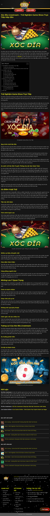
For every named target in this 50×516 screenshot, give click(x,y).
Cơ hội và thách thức (9, 88)
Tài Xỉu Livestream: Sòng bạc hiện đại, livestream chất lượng (20, 439)
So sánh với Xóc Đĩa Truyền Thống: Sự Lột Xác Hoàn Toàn (16, 68)
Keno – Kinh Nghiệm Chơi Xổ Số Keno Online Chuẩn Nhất (20, 426)
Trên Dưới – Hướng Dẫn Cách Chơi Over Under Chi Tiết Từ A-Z (21, 434)
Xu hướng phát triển (9, 87)
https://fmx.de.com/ (37, 490)
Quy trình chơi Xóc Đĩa (9, 67)
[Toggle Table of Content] (26, 64)
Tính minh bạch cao (9, 73)
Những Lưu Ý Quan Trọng (8, 78)
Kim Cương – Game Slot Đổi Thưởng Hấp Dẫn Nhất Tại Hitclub (21, 422)
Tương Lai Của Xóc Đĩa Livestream (10, 86)
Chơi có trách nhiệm (8, 80)
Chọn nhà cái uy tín (9, 81)
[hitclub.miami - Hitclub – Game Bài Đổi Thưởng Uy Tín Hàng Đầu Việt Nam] (25, 4)
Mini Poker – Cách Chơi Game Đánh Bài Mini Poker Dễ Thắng (20, 430)
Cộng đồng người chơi (9, 77)
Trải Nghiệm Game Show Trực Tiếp (10, 65)
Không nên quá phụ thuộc (10, 83)
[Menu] (2, 4)
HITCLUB (16, 476)
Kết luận (4, 90)
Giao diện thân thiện (9, 75)
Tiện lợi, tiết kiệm (8, 71)
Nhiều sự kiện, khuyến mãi (10, 74)
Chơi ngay (45, 509)
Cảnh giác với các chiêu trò (10, 84)
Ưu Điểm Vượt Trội (7, 70)
